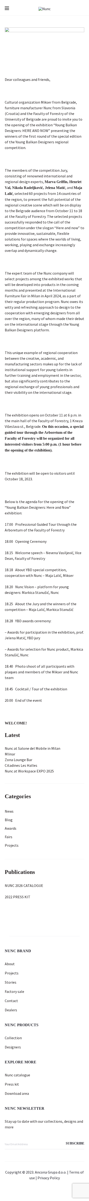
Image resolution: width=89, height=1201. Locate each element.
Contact (11, 1000)
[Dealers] (27, 1190)
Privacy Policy (48, 1177)
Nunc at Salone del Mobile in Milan (32, 748)
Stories (10, 982)
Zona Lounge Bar (18, 759)
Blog (9, 819)
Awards (10, 828)
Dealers (11, 1010)
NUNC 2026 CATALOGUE (24, 885)
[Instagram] (61, 1190)
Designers (13, 1047)
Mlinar (10, 754)
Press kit (12, 1084)
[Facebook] (50, 1190)
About (10, 963)
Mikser (46, 102)
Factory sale (14, 991)
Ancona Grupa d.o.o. (50, 1172)
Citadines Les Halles (21, 765)
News (9, 811)
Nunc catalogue (17, 1075)
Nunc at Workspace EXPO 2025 (29, 771)
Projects (12, 845)
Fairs (8, 836)
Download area (17, 1093)
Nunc (47, 107)
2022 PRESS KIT (17, 896)
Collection (13, 1037)
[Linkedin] (39, 1190)
